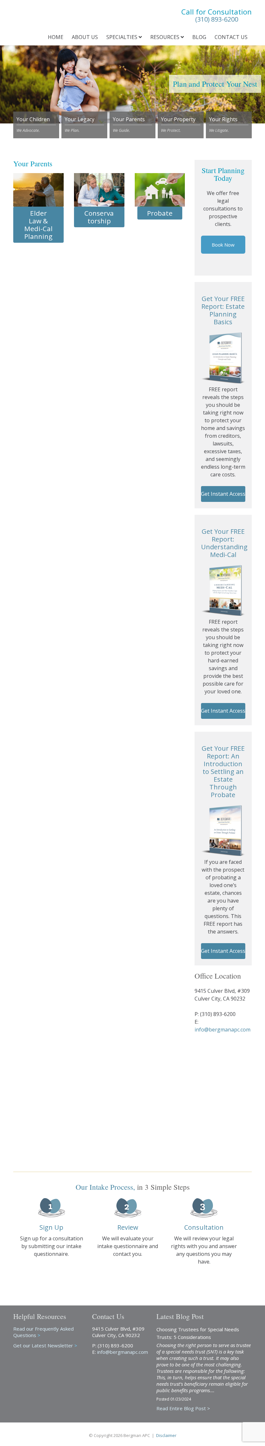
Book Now (223, 244)
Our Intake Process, (105, 1187)
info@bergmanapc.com (222, 1029)
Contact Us (231, 37)
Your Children (33, 124)
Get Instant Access (223, 493)
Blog (199, 37)
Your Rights (223, 124)
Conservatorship (99, 217)
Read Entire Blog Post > (183, 1408)
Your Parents (129, 124)
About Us (85, 37)
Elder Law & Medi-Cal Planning (38, 225)
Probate (160, 213)
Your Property (178, 124)
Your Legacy (79, 124)
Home (55, 37)
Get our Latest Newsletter (45, 1345)
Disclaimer (166, 1435)
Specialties (122, 37)
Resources (165, 37)
